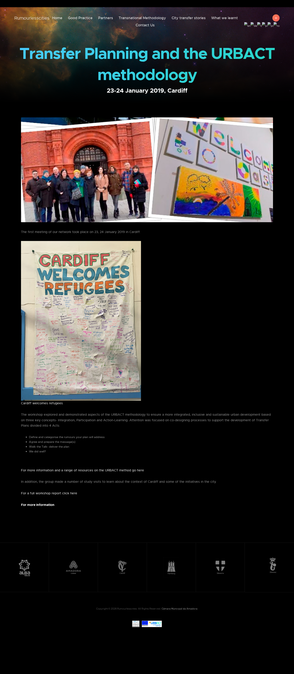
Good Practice (80, 18)
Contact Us (145, 25)
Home (57, 18)
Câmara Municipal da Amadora (179, 608)
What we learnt (224, 18)
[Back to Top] (281, 661)
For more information (37, 505)
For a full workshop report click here (49, 493)
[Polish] (265, 25)
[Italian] (259, 25)
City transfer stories (189, 18)
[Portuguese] (271, 25)
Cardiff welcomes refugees (42, 403)
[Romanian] (277, 25)
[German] (254, 25)
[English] (247, 25)
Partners (105, 18)
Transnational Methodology (142, 18)
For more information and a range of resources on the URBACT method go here (82, 470)
